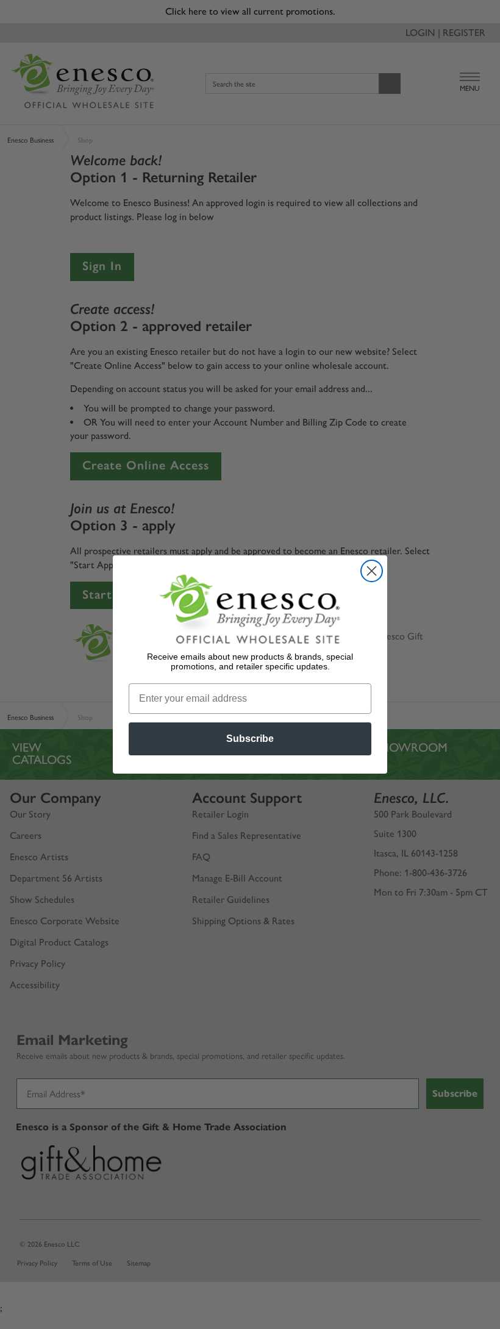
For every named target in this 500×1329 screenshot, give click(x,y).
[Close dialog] (371, 571)
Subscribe (250, 738)
